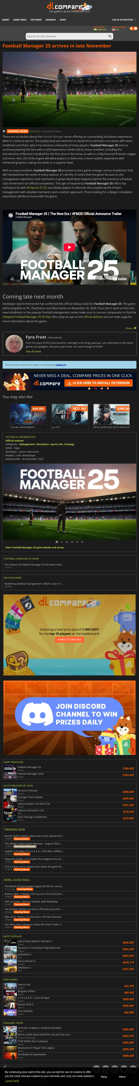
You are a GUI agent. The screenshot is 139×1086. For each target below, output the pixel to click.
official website (93, 317)
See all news (33, 351)
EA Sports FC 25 (37, 188)
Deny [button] (104, 1076)
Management (27, 444)
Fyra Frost (34, 131)
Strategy (69, 444)
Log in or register (122, 19)
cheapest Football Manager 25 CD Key (27, 317)
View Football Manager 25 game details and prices (34, 547)
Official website (14, 440)
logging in (61, 364)
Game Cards (19, 19)
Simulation (42, 444)
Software (36, 19)
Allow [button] (122, 1076)
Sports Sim (56, 444)
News (63, 19)
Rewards (51, 19)
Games (5, 19)
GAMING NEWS (18, 131)
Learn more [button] (12, 1080)
